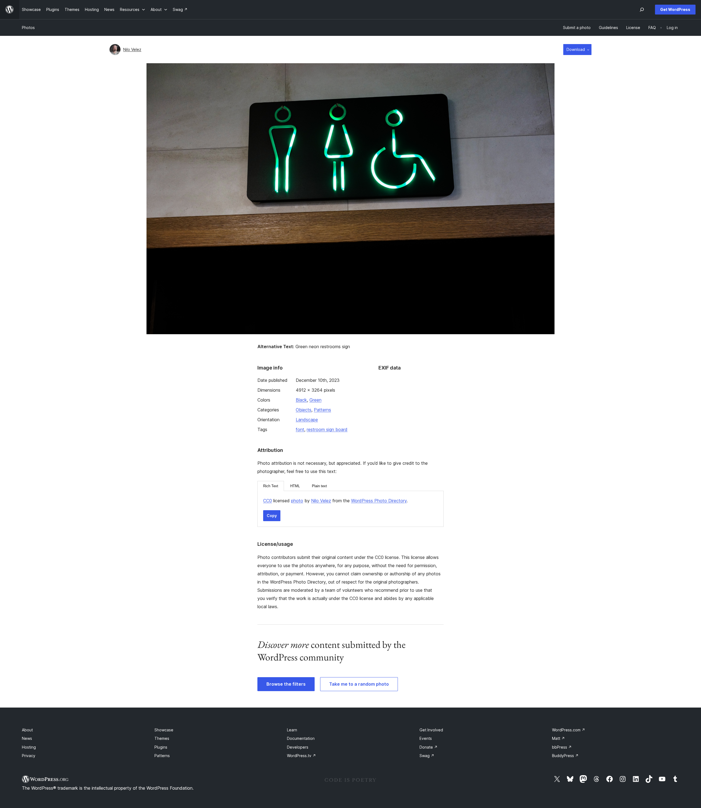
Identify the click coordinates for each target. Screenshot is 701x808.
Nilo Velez (132, 49)
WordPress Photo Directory (379, 500)
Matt (558, 738)
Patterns (322, 409)
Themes (161, 738)
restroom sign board (327, 429)
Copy (272, 515)
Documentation (301, 738)
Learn (292, 730)
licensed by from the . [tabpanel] (335, 500)
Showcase (163, 730)
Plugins (160, 747)
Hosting (29, 747)
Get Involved (431, 730)
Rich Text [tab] (270, 486)
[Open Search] (642, 9)
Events (426, 738)
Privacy (28, 755)
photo (297, 500)
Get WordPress (675, 9)
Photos (28, 27)
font (300, 429)
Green (315, 400)
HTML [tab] (295, 486)
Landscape (307, 419)
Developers (297, 747)
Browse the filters (286, 684)
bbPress (562, 747)
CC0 (267, 500)
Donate (429, 747)
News (27, 738)
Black (301, 400)
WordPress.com (568, 730)
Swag (427, 755)
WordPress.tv (301, 755)
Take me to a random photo (359, 684)
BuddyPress (565, 755)
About (27, 730)
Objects (303, 409)
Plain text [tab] (319, 486)
